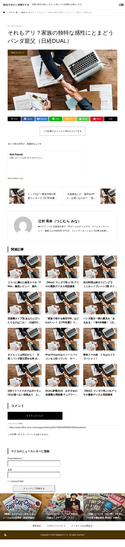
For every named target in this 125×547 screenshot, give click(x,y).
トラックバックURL (15, 423)
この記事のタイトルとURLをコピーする (62, 131)
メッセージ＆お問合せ (82, 526)
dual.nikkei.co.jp (15, 178)
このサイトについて (56, 526)
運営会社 (36, 526)
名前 (10, 470)
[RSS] (5, 534)
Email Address (15, 458)
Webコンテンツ (17, 53)
